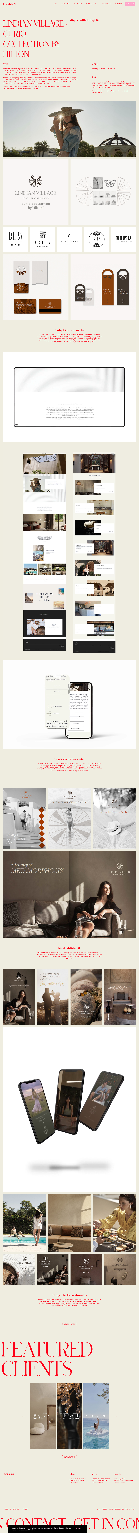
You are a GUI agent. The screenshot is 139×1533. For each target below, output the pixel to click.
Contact (130, 4)
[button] (23, 1416)
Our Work (77, 4)
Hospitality (106, 4)
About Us (65, 4)
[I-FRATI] (43, 1416)
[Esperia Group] (69, 1416)
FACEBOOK (7, 1509)
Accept (79, 1529)
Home (55, 4)
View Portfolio (69, 1457)
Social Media (69, 1324)
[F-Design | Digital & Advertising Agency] (9, 4)
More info (31, 1530)
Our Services (92, 4)
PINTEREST (24, 1509)
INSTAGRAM (15, 1509)
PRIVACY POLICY (130, 1509)
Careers (118, 4)
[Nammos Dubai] (96, 1416)
